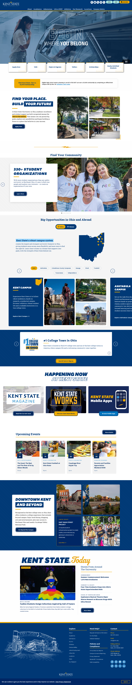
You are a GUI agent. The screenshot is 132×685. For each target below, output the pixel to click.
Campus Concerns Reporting (97, 653)
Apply (109, 2)
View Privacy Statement (63, 682)
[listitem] (28, 457)
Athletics (71, 644)
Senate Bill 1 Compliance (96, 659)
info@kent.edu (115, 640)
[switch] (66, 226)
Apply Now (18, 126)
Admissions (72, 639)
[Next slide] (115, 344)
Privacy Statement (95, 656)
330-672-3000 (115, 635)
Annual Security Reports (96, 650)
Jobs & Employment (74, 650)
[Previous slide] (16, 344)
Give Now (125, 2)
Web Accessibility (94, 662)
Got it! (126, 682)
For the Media (93, 636)
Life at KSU (72, 653)
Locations (71, 656)
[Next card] (113, 271)
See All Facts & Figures (66, 361)
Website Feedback (95, 639)
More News (87, 610)
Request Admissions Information (98, 633)
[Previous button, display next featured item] (3, 184)
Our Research (72, 662)
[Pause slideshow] (109, 353)
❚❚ (126, 62)
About (70, 633)
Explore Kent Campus (20, 316)
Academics (72, 636)
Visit (116, 2)
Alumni (71, 641)
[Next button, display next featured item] (128, 184)
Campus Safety (73, 647)
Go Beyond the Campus (25, 530)
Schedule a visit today (63, 84)
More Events (109, 432)
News (70, 659)
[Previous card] (19, 271)
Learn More (20, 194)
